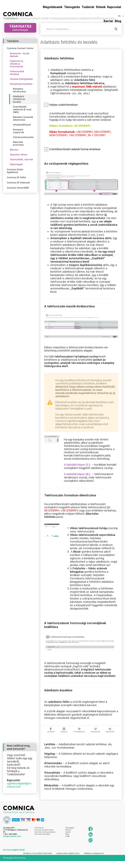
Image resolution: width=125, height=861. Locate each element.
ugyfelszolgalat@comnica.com (19, 785)
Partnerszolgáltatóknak (14, 850)
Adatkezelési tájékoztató (67, 853)
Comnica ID (38, 828)
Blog (118, 21)
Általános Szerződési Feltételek (37, 853)
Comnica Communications (44, 832)
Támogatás (69, 828)
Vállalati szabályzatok (94, 853)
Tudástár (88, 7)
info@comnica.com (12, 836)
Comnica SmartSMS (42, 834)
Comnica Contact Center (43, 830)
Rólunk (101, 7)
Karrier (108, 21)
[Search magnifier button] (116, 29)
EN (119, 16)
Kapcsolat (114, 7)
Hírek (67, 836)
